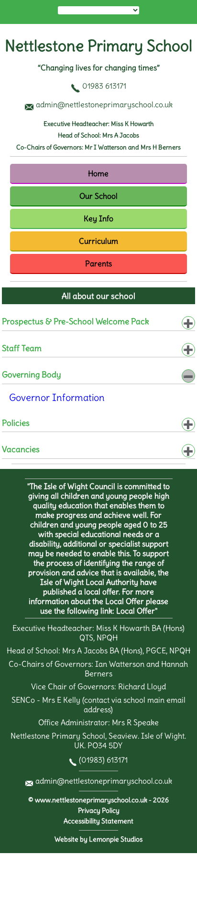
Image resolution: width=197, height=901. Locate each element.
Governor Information (57, 397)
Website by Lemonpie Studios (98, 839)
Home (98, 173)
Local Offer (135, 611)
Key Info (98, 218)
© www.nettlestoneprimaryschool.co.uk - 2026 (98, 800)
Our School (98, 196)
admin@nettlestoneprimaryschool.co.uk (103, 781)
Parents (98, 263)
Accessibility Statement (98, 821)
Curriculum (98, 241)
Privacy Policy (99, 811)
